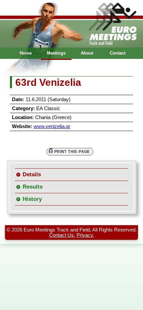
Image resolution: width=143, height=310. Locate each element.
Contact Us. (62, 235)
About (87, 53)
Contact (117, 53)
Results (33, 187)
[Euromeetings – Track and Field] (71, 24)
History (32, 199)
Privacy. (85, 235)
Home (26, 53)
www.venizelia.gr (52, 126)
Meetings (56, 53)
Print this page (72, 151)
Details (32, 174)
